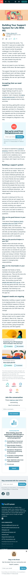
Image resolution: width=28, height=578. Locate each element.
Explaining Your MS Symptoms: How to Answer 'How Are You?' (13, 342)
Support (13, 385)
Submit (14, 468)
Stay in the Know (14, 559)
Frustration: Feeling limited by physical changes (15, 456)
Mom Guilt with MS (9, 362)
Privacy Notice (6, 573)
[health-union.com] (8, 504)
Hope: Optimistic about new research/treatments (15, 460)
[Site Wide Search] (9, 1)
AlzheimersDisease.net (9, 532)
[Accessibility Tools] (15, 1)
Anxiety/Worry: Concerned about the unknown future (15, 441)
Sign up (23, 568)
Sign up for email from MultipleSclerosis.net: (14, 132)
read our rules (14, 400)
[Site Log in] (19, 1)
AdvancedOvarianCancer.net (10, 527)
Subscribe (24, 1)
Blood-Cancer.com (7, 546)
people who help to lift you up (11, 282)
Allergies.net (5, 530)
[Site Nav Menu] (5, 1)
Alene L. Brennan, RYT (12, 33)
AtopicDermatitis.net (8, 537)
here (7, 380)
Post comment (14, 413)
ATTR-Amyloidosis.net (8, 539)
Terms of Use (15, 573)
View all (5, 549)
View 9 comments (13, 405)
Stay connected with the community (14, 481)
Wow (10, 391)
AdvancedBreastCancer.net (10, 525)
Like (7, 385)
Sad (20, 385)
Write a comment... (8, 409)
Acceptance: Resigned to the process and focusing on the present (14, 451)
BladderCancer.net (7, 544)
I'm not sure (10, 464)
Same (17, 391)
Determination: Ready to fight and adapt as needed (14, 446)
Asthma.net (5, 534)
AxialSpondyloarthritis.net (10, 541)
